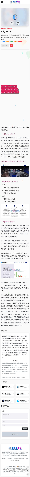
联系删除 (10, 458)
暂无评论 (6, 406)
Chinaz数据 (14, 341)
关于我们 (16, 458)
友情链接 (17, 460)
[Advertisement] (15, 65)
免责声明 (4, 458)
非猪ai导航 (21, 458)
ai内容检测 (9, 28)
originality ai (19, 37)
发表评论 (25, 428)
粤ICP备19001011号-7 (11, 466)
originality (12, 37)
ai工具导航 (4, 28)
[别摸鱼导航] (15, 2)
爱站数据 (6, 341)
